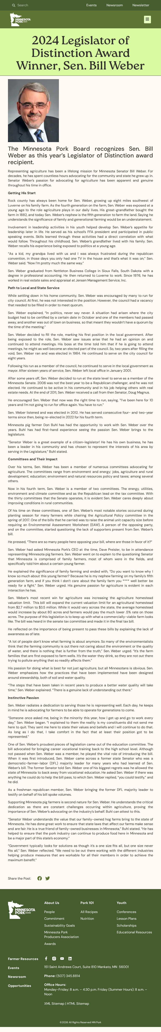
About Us (51, 903)
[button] (147, 19)
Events (91, 5)
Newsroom (114, 5)
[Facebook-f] (46, 958)
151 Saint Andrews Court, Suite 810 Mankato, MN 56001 (86, 967)
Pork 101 (87, 903)
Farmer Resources (23, 959)
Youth (121, 903)
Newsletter (140, 5)
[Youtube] (62, 958)
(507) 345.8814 (62, 976)
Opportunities (19, 986)
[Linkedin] (70, 958)
